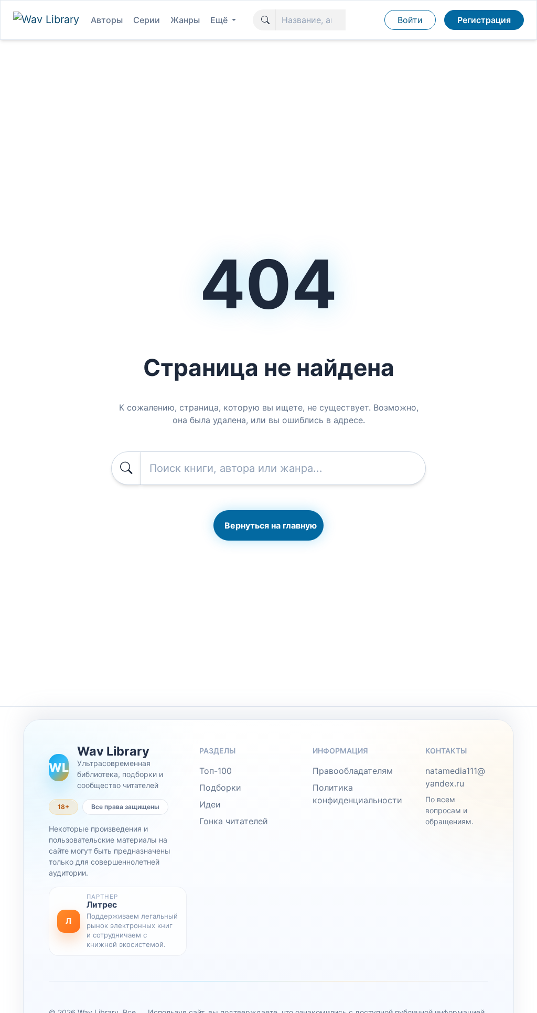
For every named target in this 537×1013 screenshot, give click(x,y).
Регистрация (484, 20)
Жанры (185, 20)
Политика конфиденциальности (357, 793)
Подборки (220, 787)
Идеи (210, 804)
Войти (410, 20)
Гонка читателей (233, 821)
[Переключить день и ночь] (373, 20)
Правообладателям (353, 771)
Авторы (107, 20)
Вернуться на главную (270, 525)
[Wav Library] (47, 20)
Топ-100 (215, 771)
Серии (146, 20)
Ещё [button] (220, 20)
